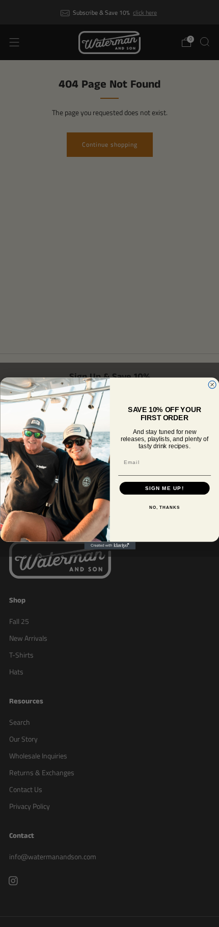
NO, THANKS (164, 507)
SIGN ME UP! (164, 488)
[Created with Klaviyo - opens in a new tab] (109, 546)
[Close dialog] (212, 384)
